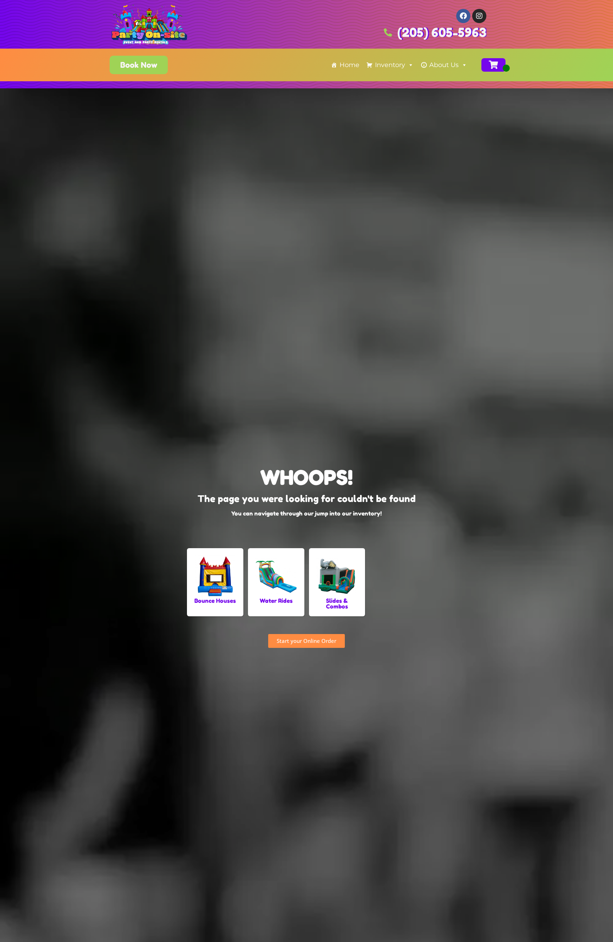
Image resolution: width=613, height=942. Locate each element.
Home (349, 65)
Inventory (390, 65)
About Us (444, 65)
